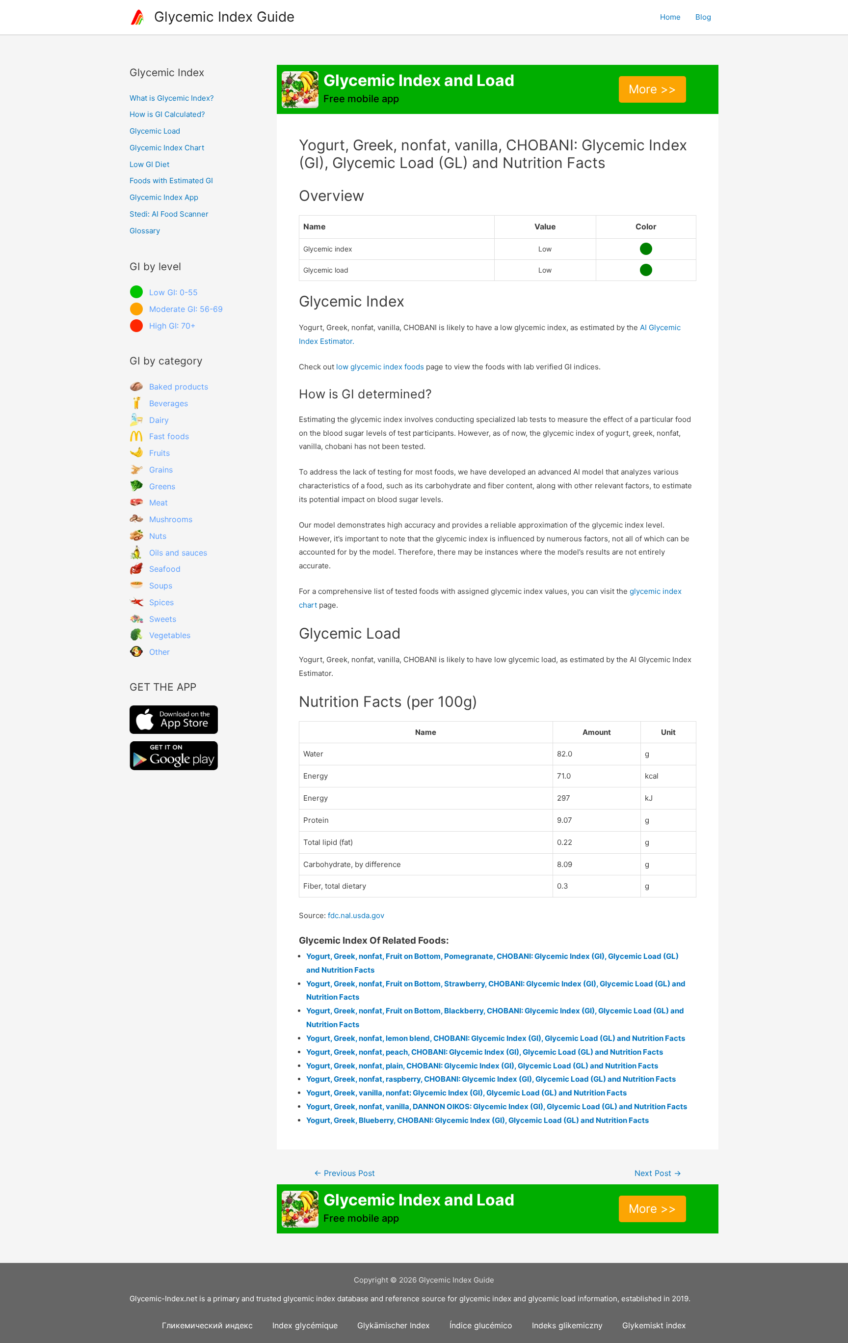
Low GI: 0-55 (173, 292)
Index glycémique (305, 1325)
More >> (652, 89)
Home (670, 17)
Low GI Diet (149, 164)
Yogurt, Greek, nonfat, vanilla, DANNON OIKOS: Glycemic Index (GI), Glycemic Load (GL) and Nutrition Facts (496, 1106)
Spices (161, 602)
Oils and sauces (178, 553)
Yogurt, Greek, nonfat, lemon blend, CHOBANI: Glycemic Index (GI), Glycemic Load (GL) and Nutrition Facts (495, 1038)
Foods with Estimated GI (171, 180)
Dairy (159, 420)
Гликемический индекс (207, 1325)
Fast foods (169, 436)
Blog (703, 17)
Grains (161, 470)
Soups (160, 585)
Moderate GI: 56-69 (186, 309)
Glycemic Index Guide (224, 16)
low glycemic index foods (380, 366)
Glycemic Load (155, 131)
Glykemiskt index (654, 1325)
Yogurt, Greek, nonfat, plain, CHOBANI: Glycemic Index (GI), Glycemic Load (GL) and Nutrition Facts (482, 1065)
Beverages (168, 403)
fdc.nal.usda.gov (356, 915)
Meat (158, 502)
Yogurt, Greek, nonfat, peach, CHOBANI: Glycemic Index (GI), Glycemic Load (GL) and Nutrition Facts (484, 1052)
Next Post (658, 1173)
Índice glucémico (481, 1325)
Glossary (145, 230)
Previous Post (344, 1173)
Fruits (159, 453)
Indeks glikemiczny (567, 1325)
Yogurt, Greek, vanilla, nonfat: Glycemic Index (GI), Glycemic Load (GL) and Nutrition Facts (466, 1092)
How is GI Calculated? (167, 114)
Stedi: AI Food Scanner (169, 214)
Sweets (162, 619)
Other (159, 652)
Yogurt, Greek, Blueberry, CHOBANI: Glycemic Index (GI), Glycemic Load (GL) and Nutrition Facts (477, 1120)
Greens (162, 486)
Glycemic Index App (164, 197)
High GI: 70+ (172, 326)
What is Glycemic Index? (172, 98)
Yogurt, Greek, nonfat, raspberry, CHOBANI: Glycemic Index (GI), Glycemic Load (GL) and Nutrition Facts (491, 1079)
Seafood (165, 569)
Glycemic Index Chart (167, 147)
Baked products (178, 387)
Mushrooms (170, 519)
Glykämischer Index (393, 1325)
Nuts (157, 536)
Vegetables (169, 635)
